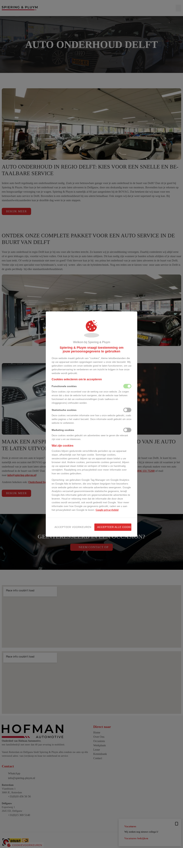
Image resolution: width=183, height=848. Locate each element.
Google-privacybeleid (107, 510)
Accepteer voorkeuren (72, 527)
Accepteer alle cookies (114, 527)
